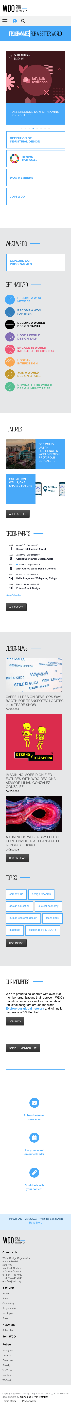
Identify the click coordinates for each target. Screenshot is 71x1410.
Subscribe (7, 1330)
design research (41, 894)
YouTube (7, 1370)
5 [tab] (37, 128)
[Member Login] (14, 21)
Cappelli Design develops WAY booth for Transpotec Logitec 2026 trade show (35, 701)
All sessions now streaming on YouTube (35, 113)
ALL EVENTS (16, 607)
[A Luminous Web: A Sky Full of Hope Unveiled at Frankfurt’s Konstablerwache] (34, 814)
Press (5, 1318)
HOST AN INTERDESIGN (27, 361)
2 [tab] (25, 128)
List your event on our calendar (34, 1152)
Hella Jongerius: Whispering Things (36, 578)
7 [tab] (45, 128)
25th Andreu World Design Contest (36, 568)
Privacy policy (29, 1401)
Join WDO (9, 1336)
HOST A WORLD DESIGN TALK (28, 337)
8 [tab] (49, 128)
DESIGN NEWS (17, 858)
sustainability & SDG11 (42, 930)
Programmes (9, 1308)
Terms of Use (9, 1401)
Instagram (7, 1350)
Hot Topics (8, 1313)
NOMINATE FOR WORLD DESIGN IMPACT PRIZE (34, 386)
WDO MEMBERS (21, 177)
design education (19, 906)
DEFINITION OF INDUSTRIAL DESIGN (25, 140)
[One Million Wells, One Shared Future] (50, 489)
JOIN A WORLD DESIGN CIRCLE (29, 374)
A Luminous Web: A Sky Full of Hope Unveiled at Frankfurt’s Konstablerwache (33, 841)
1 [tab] (21, 128)
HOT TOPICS (16, 943)
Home (5, 1293)
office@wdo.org (13, 1281)
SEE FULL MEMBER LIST (22, 1048)
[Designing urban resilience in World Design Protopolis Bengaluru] (21, 454)
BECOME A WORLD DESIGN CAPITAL (31, 324)
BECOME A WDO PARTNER (29, 312)
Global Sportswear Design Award (34, 558)
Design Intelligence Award (31, 549)
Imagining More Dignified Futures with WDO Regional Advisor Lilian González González (31, 781)
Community (8, 1303)
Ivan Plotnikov (41, 1396)
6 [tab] (41, 128)
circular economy (48, 906)
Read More (35, 1222)
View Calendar (13, 595)
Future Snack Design (28, 588)
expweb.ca (25, 1396)
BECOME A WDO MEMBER (29, 299)
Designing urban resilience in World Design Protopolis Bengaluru (49, 452)
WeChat (6, 1380)
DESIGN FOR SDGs (29, 158)
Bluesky (6, 1365)
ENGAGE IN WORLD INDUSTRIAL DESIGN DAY (35, 349)
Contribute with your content (34, 1187)
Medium (6, 1375)
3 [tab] (29, 128)
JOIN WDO (15, 1021)
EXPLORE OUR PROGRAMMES (21, 262)
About (5, 1298)
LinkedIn (6, 1355)
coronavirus (16, 894)
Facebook (7, 1360)
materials (14, 930)
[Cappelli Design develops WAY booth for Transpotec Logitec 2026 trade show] (34, 675)
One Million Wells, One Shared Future (20, 482)
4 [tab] (33, 128)
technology (52, 918)
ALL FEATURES (17, 514)
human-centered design (23, 918)
